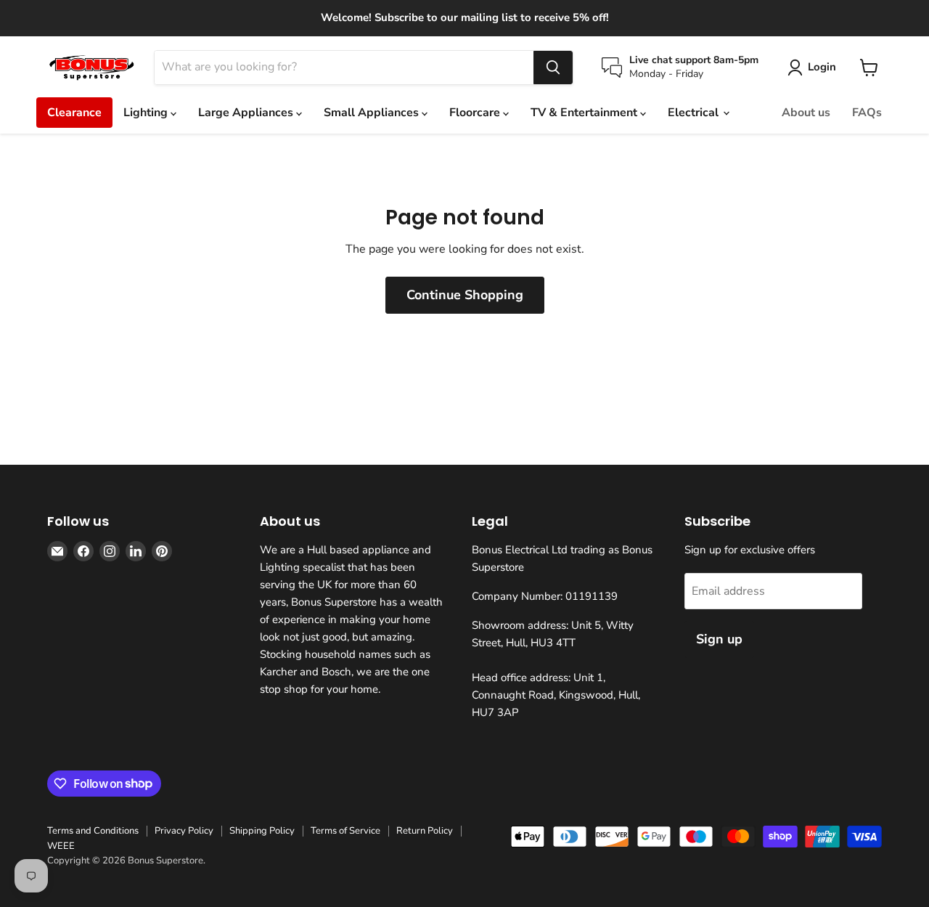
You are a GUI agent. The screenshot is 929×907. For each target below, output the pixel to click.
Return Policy (424, 830)
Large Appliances (247, 113)
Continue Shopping (464, 295)
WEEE (61, 846)
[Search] (553, 67)
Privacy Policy (184, 830)
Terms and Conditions (93, 830)
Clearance (74, 113)
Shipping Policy (262, 830)
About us (806, 113)
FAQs (867, 113)
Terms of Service (345, 830)
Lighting (147, 113)
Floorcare (476, 113)
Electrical (694, 113)
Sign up (719, 639)
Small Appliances (373, 113)
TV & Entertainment (585, 113)
